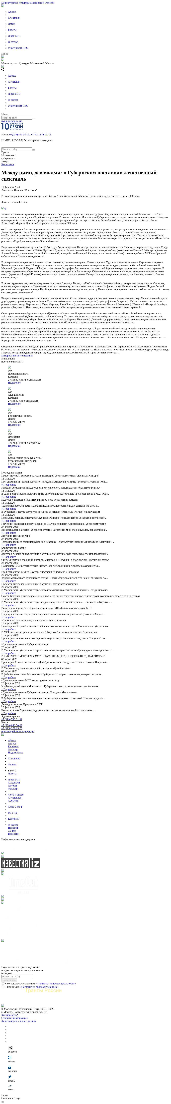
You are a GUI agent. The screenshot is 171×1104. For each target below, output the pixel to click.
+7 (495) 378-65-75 (11, 728)
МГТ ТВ (13, 812)
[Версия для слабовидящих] (2, 1101)
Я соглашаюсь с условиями (40, 983)
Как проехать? (9, 1015)
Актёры (12, 785)
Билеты (12, 29)
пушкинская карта (11, 121)
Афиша (12, 11)
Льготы (12, 773)
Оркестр (13, 749)
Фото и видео (16, 794)
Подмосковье (15, 752)
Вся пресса (7, 164)
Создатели (14, 782)
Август (12, 743)
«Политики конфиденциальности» (56, 983)
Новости (13, 827)
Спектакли (14, 17)
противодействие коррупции (17, 731)
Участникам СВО (18, 47)
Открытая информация (14, 1018)
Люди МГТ (14, 35)
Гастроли (13, 746)
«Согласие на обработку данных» (39, 986)
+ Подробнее (8, 484)
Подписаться (9, 980)
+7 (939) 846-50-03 (11, 725)
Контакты (13, 818)
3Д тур (12, 830)
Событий (13, 800)
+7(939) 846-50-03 (19, 134)
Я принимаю (31, 986)
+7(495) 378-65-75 (41, 134)
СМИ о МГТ (15, 806)
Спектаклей (15, 797)
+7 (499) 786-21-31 (11, 719)
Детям (11, 23)
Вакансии (13, 833)
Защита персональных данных (18, 1021)
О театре (13, 41)
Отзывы (12, 764)
